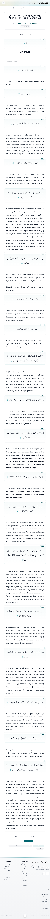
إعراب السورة (11, 846)
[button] (30, 8)
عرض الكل (20, 841)
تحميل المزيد (28, 841)
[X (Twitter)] (43, 873)
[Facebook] (47, 873)
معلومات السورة (40, 848)
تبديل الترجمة (25, 26)
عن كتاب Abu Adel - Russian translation (24, 846)
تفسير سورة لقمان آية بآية (38, 846)
